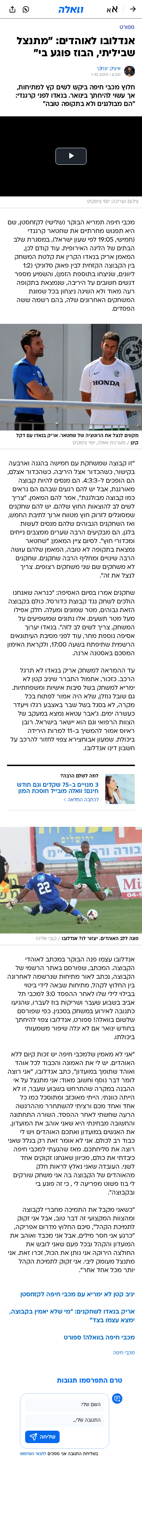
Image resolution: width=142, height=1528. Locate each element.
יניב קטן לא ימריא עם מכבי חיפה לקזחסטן (77, 1295)
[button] (112, 9)
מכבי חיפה (124, 1353)
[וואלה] (71, 9)
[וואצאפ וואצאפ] (25, 9)
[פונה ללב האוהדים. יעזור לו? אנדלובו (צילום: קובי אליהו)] (71, 886)
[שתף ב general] (12, 9)
